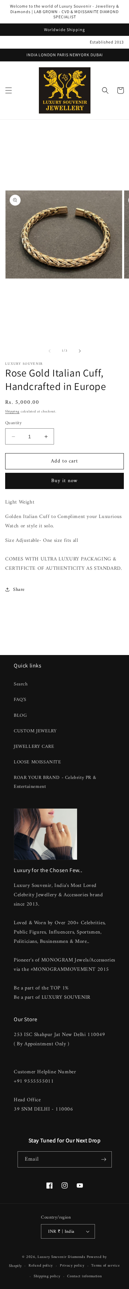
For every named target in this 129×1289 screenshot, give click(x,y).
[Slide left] (49, 351)
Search (21, 684)
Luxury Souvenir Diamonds (62, 1257)
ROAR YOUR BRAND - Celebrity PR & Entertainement (55, 782)
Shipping (12, 411)
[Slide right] (79, 351)
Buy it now (64, 481)
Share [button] (19, 589)
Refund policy (41, 1265)
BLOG (20, 715)
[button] (8, 90)
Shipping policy (47, 1276)
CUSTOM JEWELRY (35, 731)
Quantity (13, 423)
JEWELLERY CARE (34, 746)
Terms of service (105, 1265)
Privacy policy (72, 1265)
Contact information (84, 1276)
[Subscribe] (103, 1159)
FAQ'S (20, 699)
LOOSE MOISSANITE (37, 762)
